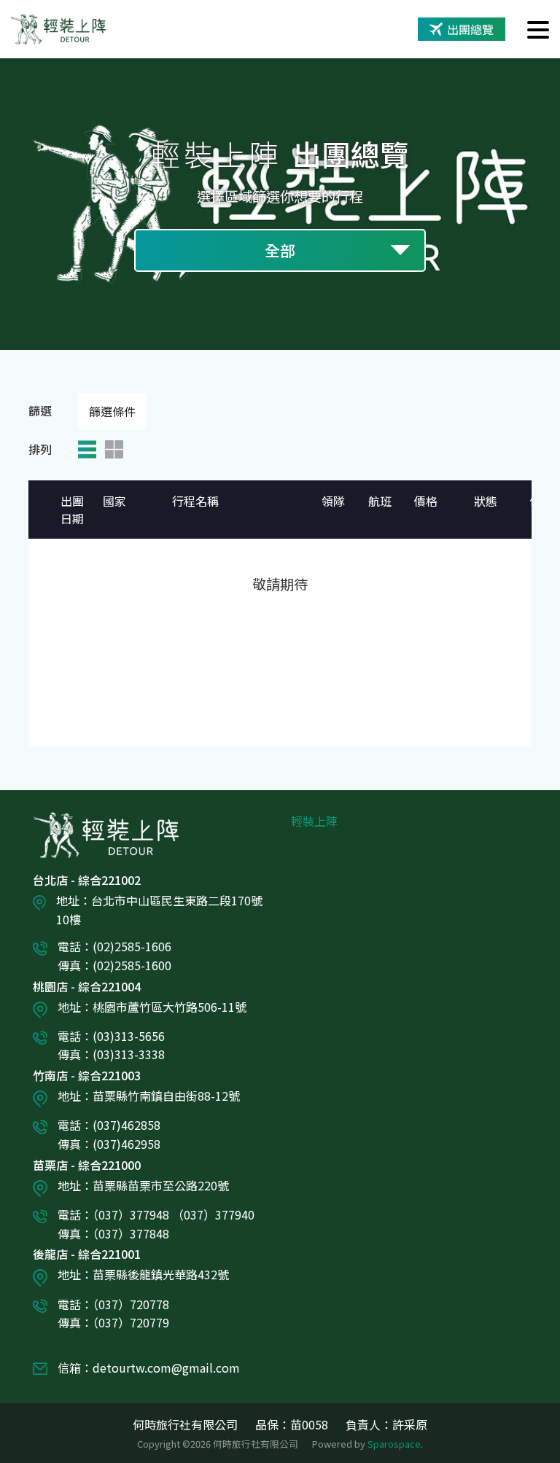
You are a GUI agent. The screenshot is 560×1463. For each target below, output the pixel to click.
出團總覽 (470, 29)
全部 (280, 250)
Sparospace (394, 1444)
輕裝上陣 (314, 821)
